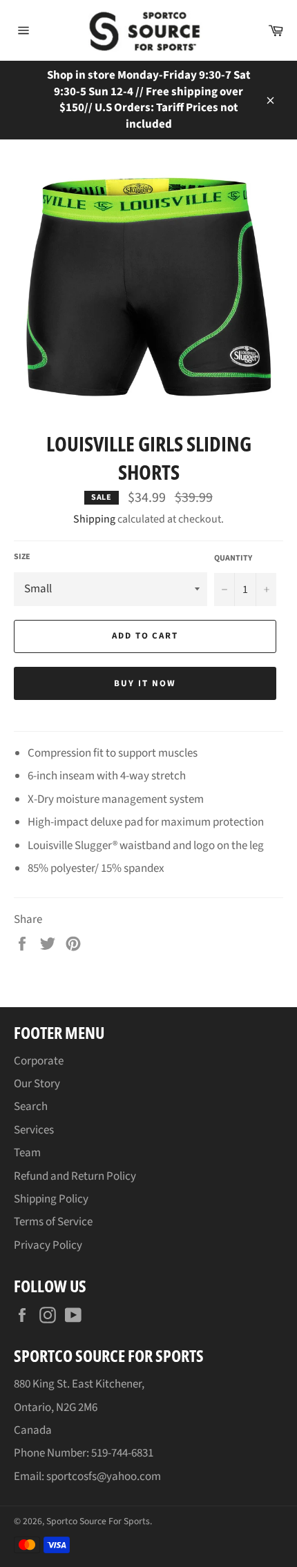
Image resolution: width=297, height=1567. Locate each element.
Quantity (233, 558)
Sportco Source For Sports (98, 1521)
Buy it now (145, 683)
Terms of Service (53, 1222)
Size (22, 557)
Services (34, 1130)
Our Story (37, 1084)
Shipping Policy (51, 1199)
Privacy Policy (48, 1245)
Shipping (94, 519)
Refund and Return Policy (75, 1176)
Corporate (39, 1061)
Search (31, 1106)
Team (27, 1153)
